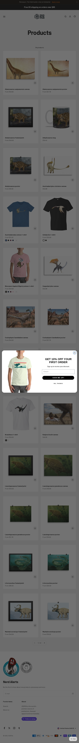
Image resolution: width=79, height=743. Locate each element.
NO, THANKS (58, 383)
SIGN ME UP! (58, 378)
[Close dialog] (74, 352)
